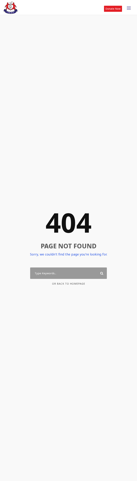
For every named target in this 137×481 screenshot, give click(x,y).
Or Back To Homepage (68, 283)
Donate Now (113, 8)
